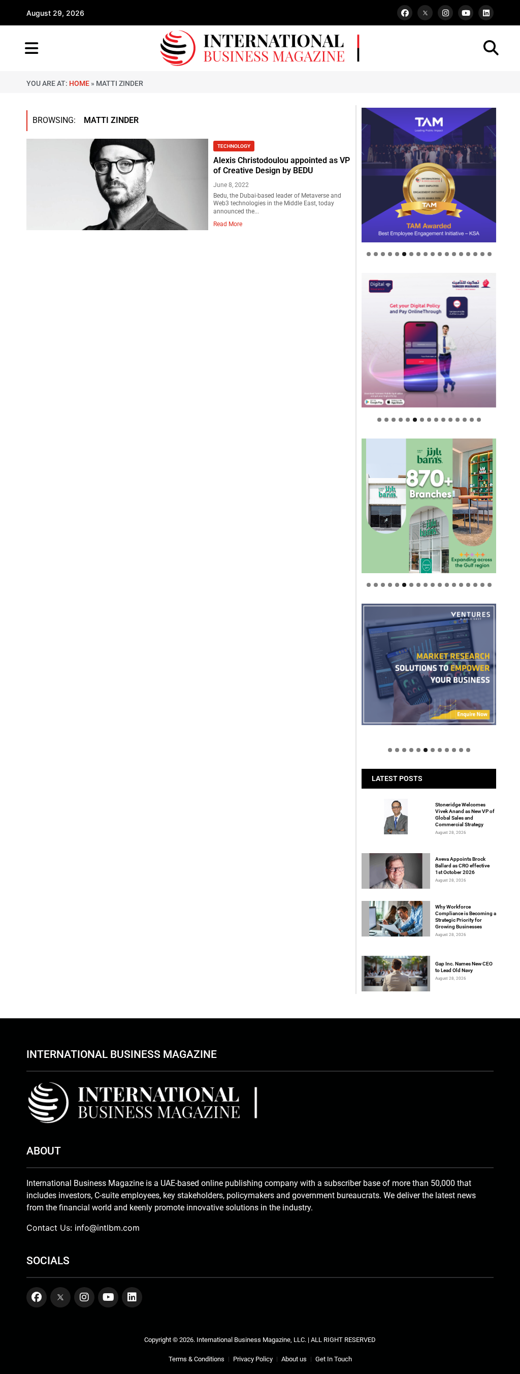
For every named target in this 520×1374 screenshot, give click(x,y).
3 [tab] (383, 254)
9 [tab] (426, 254)
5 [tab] (397, 254)
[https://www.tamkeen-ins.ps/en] (429, 340)
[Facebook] (404, 12)
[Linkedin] (486, 12)
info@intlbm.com (107, 1228)
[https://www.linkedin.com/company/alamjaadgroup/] (429, 506)
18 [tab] (490, 254)
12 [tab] (447, 254)
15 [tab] (468, 254)
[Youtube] (465, 12)
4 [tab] (390, 254)
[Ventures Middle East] (429, 664)
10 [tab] (433, 254)
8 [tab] (418, 254)
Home (79, 83)
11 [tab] (440, 254)
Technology (233, 146)
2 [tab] (376, 254)
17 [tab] (482, 254)
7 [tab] (411, 254)
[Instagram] (445, 12)
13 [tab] (454, 254)
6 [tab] (404, 254)
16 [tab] (475, 254)
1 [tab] (369, 254)
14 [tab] (461, 254)
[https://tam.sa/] (429, 175)
